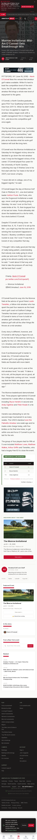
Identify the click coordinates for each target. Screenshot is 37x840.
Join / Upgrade (24, 753)
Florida (11, 781)
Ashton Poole (12, 195)
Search (30, 646)
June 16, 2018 (25, 287)
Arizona (29, 781)
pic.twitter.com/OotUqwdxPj (17, 279)
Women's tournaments (8, 716)
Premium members (15, 479)
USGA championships (8, 722)
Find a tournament (7, 705)
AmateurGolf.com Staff (16, 568)
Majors (4, 724)
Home (3, 37)
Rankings (4, 750)
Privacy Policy (15, 802)
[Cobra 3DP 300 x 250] (18, 499)
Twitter (10, 578)
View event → (18, 612)
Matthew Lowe (21, 444)
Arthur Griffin (13, 447)
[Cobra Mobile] (18, 70)
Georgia (4, 784)
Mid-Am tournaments (8, 719)
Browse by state (6, 708)
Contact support (6, 768)
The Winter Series (7, 732)
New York (22, 781)
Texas (16, 781)
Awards (4, 755)
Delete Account (6, 805)
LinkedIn (17, 578)
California (4, 781)
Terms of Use (6, 802)
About (21, 758)
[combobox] (18, 646)
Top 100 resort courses (8, 735)
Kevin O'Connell (18, 276)
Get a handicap (6, 740)
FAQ (3, 771)
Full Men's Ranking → (27, 482)
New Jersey (31, 784)
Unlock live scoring (18, 616)
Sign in (31, 18)
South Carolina (22, 784)
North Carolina (12, 784)
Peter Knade (22, 405)
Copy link (24, 578)
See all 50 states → (27, 786)
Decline (24, 825)
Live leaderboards (25, 705)
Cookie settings (16, 805)
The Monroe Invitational (12, 603)
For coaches (5, 758)
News (7, 37)
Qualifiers (4, 737)
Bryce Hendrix (15, 402)
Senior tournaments (7, 713)
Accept (31, 825)
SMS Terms (24, 802)
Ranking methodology (8, 753)
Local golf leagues (7, 711)
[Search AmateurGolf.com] (25, 19)
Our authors (23, 761)
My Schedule (5, 743)
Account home (24, 755)
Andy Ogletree (7, 405)
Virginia (14, 786)
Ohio (19, 786)
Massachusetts (6, 786)
